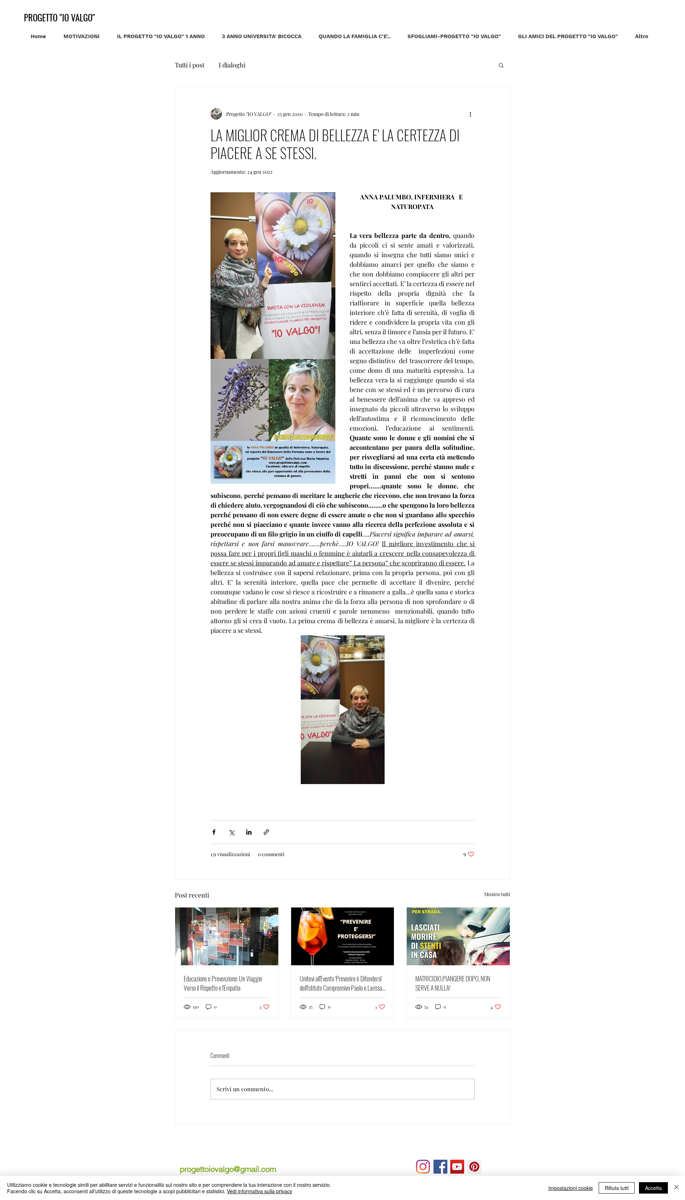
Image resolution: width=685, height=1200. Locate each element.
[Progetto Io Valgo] (457, 1167)
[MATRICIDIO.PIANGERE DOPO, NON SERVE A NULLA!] (458, 936)
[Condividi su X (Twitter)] (231, 832)
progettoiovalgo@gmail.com (228, 1169)
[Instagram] (423, 1167)
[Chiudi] (676, 1187)
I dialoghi (232, 65)
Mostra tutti (497, 894)
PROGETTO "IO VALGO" (59, 17)
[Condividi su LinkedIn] (248, 832)
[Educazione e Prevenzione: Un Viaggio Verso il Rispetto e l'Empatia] (226, 936)
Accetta (653, 1187)
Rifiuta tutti (617, 1187)
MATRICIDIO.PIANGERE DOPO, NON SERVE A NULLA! (452, 983)
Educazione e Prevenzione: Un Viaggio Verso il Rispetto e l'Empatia (223, 983)
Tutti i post (189, 65)
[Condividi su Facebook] (213, 832)
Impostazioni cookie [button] (570, 1187)
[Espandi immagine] (272, 275)
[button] (501, 65)
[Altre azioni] (470, 114)
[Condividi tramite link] (266, 832)
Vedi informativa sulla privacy (259, 1191)
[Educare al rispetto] (440, 1167)
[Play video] (342, 709)
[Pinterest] (474, 1167)
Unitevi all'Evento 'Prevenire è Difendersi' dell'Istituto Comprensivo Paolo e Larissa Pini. (341, 983)
